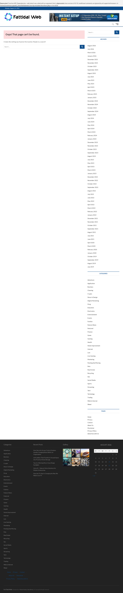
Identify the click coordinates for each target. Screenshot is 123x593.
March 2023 (91, 170)
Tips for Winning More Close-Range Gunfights (44, 464)
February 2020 (92, 249)
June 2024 (91, 122)
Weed (89, 404)
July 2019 (91, 267)
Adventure (91, 280)
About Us (90, 425)
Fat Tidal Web (8, 589)
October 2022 (92, 184)
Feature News (92, 325)
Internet (90, 349)
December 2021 (93, 218)
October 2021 (92, 225)
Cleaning (90, 290)
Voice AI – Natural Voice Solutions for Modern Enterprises (44, 469)
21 (109, 465)
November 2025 (93, 63)
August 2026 (92, 45)
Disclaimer (91, 428)
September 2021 (93, 229)
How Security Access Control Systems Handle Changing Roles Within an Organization (44, 452)
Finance (90, 332)
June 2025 (91, 80)
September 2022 (93, 187)
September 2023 (93, 153)
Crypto (90, 294)
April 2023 (91, 166)
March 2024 (91, 132)
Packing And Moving (94, 363)
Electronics (91, 311)
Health (90, 342)
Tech (89, 390)
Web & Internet (92, 401)
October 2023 (92, 149)
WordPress (30, 589)
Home (89, 417)
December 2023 (93, 142)
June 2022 (91, 198)
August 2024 (92, 115)
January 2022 (92, 215)
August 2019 (92, 263)
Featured (90, 328)
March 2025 (91, 90)
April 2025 (91, 87)
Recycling (91, 373)
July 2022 (91, 194)
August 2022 (92, 191)
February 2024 (92, 135)
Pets (89, 366)
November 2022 (93, 180)
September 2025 (93, 70)
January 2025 (92, 97)
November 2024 (93, 104)
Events (90, 318)
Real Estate (91, 370)
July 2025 (91, 77)
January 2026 (92, 56)
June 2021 (91, 239)
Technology (91, 394)
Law (89, 352)
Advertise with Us (93, 434)
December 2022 (93, 177)
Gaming (90, 339)
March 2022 (91, 208)
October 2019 (92, 256)
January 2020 (92, 253)
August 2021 (92, 232)
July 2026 (91, 49)
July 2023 (91, 159)
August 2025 (92, 73)
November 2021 (93, 222)
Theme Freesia (23, 589)
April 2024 (91, 128)
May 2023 (91, 163)
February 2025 (92, 94)
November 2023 (93, 146)
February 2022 (92, 211)
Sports (90, 383)
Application (91, 283)
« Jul (94, 475)
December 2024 (93, 101)
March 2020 (91, 246)
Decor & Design (92, 297)
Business (90, 287)
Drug (89, 304)
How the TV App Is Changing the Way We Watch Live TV (45, 474)
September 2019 (93, 260)
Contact (90, 422)
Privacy (90, 420)
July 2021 (91, 236)
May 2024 (91, 125)
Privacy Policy (92, 431)
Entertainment (92, 314)
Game (89, 335)
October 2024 (92, 108)
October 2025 (92, 66)
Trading (90, 397)
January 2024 (92, 139)
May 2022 (91, 201)
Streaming (91, 387)
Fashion (90, 321)
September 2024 (93, 111)
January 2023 (92, 173)
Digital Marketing (93, 301)
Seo (89, 377)
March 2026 (91, 52)
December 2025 (93, 59)
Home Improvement (94, 346)
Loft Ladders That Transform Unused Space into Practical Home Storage (46, 458)
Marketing (91, 359)
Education (91, 308)
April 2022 (91, 204)
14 (109, 462)
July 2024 (91, 118)
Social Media (92, 380)
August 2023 (92, 156)
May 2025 (91, 84)
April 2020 (91, 242)
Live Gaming (91, 356)
